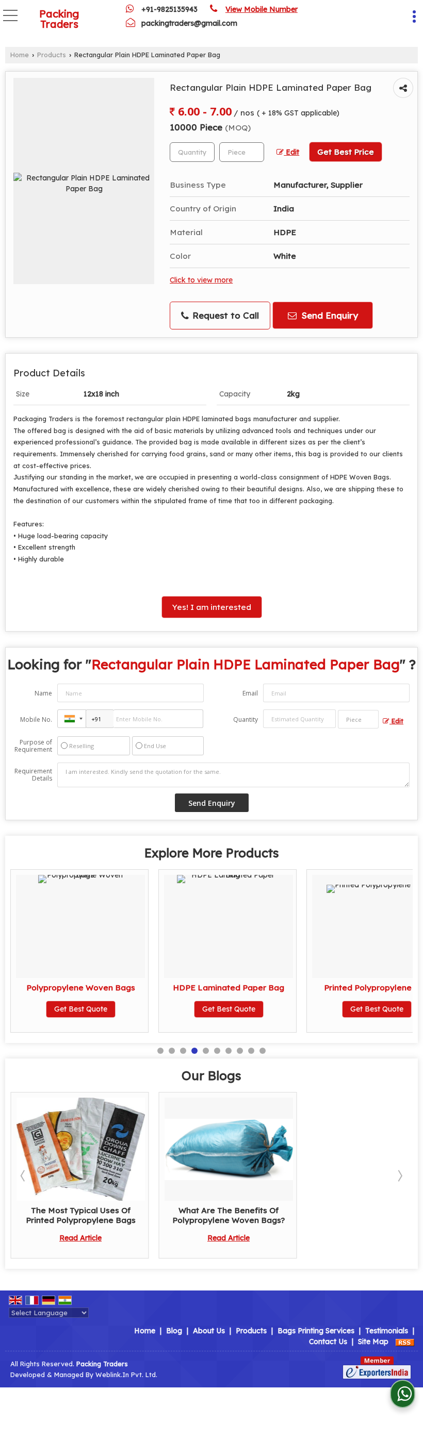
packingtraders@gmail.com (189, 23)
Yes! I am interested (211, 607)
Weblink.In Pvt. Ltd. (126, 1374)
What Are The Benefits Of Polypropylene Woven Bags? (228, 1214)
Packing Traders (59, 19)
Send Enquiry (328, 315)
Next (399, 1175)
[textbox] (241, 152)
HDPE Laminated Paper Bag (228, 987)
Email (250, 693)
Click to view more (201, 279)
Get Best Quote (80, 1009)
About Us (209, 1330)
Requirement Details (33, 775)
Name (43, 693)
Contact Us (328, 1341)
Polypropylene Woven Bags (80, 987)
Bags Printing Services (316, 1330)
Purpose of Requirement (33, 746)
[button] (261, 9)
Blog (174, 1330)
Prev (23, 1175)
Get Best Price (345, 152)
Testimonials (386, 1330)
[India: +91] (71, 718)
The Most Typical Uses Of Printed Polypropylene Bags (81, 1214)
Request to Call (224, 315)
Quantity (245, 719)
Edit (291, 151)
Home (19, 55)
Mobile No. (36, 719)
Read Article (80, 1238)
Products (51, 55)
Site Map (373, 1341)
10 (262, 1051)
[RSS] (405, 1341)
